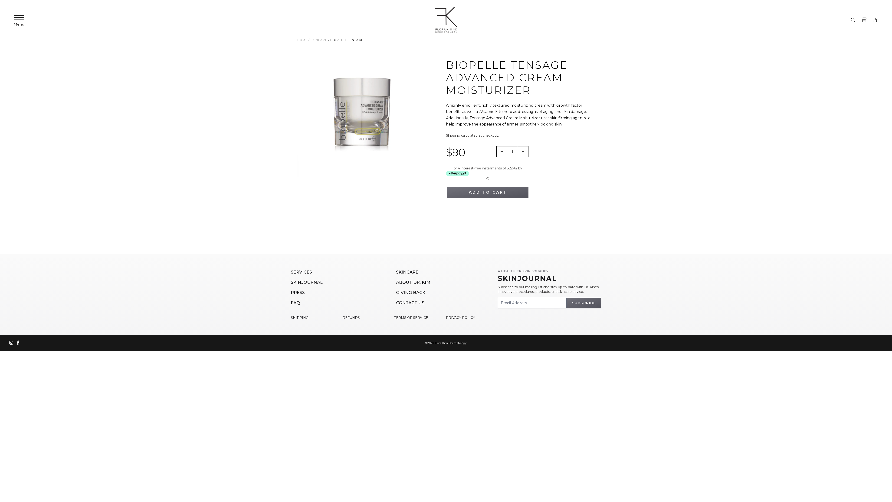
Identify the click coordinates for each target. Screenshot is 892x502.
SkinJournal (307, 282)
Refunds (351, 318)
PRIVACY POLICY (460, 318)
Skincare (407, 272)
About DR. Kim (413, 282)
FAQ (295, 302)
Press (298, 292)
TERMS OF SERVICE (411, 318)
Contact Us (410, 302)
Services (301, 272)
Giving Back (410, 292)
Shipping (453, 135)
